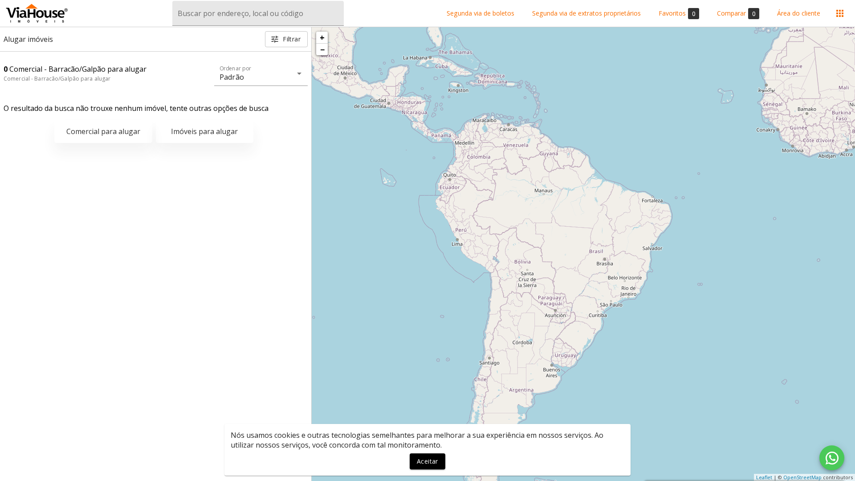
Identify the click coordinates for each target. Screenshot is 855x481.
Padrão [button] (232, 77)
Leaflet (764, 477)
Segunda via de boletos (480, 13)
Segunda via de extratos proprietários (586, 13)
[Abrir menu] (840, 13)
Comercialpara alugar (103, 131)
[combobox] (258, 13)
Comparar (736, 13)
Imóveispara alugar (204, 131)
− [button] (322, 49)
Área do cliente (798, 13)
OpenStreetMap (802, 477)
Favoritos (677, 13)
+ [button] (322, 37)
